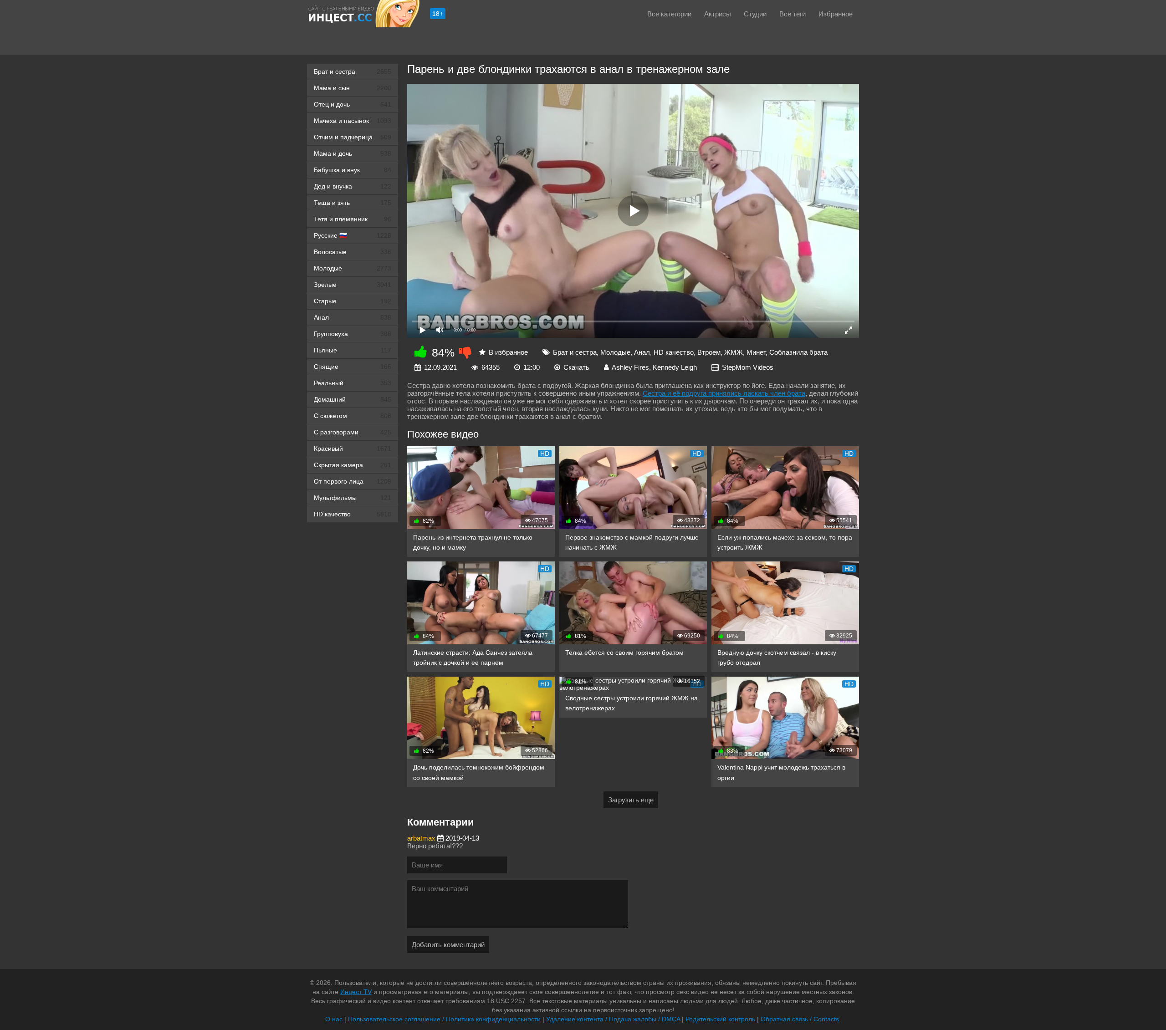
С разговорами (352, 432)
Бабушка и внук (352, 169)
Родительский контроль (720, 1019)
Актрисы (717, 14)
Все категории (669, 14)
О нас (334, 1019)
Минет (756, 352)
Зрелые (352, 284)
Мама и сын (352, 88)
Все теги (792, 14)
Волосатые (352, 251)
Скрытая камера (352, 465)
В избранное (508, 352)
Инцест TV (356, 991)
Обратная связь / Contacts (800, 1019)
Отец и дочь (352, 104)
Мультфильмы (352, 497)
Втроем (709, 352)
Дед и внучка (352, 186)
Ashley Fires (630, 367)
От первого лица (352, 481)
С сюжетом (352, 415)
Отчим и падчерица (352, 137)
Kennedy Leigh (675, 367)
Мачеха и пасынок (352, 120)
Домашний (352, 399)
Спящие (352, 366)
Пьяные (352, 350)
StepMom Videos (747, 367)
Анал (352, 317)
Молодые (352, 268)
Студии (755, 14)
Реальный (352, 383)
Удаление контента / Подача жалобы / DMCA (613, 1019)
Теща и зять (352, 202)
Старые (352, 301)
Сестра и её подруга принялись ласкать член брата (724, 393)
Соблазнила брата (798, 352)
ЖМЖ (733, 352)
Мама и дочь (352, 153)
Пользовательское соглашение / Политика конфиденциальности (444, 1019)
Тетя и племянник (352, 219)
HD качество (352, 514)
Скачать (576, 367)
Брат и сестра (352, 71)
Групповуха (352, 333)
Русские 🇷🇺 (352, 235)
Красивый (352, 448)
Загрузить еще (631, 800)
